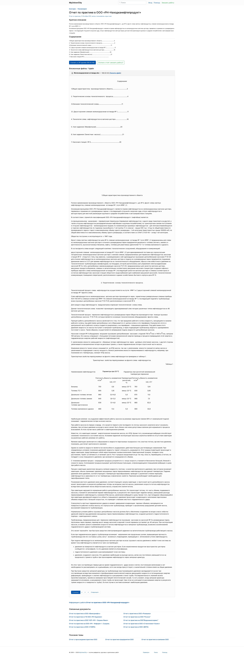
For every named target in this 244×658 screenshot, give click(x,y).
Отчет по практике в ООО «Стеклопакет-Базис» (141, 624)
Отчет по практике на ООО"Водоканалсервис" (140, 620)
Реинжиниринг (82, 9)
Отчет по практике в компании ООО (155, 639)
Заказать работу (168, 3)
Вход (150, 3)
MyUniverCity (83, 652)
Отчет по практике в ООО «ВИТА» (136, 627)
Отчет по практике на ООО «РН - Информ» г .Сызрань (89, 624)
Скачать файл (115, 73)
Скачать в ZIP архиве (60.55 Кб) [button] (82, 62)
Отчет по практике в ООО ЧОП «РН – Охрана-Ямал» (88, 620)
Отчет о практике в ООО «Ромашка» (137, 613)
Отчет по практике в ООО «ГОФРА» (82, 627)
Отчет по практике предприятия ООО (119, 639)
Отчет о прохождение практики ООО (83, 639)
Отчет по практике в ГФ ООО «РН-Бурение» (85, 617)
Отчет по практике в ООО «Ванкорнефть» (84, 613)
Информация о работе (99, 602)
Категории (72, 9)
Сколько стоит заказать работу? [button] (110, 62)
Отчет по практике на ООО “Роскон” (136, 617)
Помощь (157, 3)
